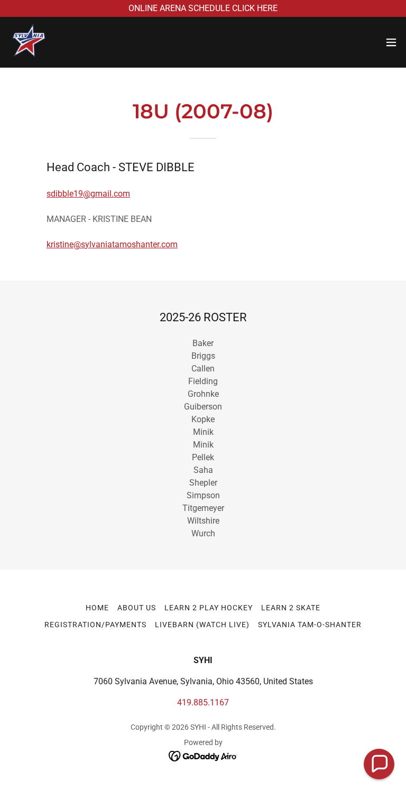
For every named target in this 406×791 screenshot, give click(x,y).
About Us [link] (136, 607)
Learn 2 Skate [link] (290, 607)
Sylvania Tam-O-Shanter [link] (310, 624)
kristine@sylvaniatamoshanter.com (112, 244)
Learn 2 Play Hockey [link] (208, 607)
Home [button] (97, 607)
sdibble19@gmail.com (88, 194)
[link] (29, 42)
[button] (391, 42)
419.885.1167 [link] (203, 702)
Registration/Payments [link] (95, 624)
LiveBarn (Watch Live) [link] (202, 624)
